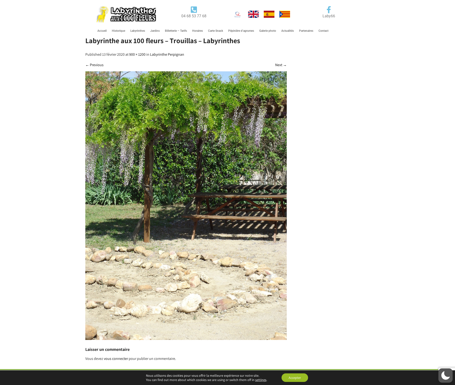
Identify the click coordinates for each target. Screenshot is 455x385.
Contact (323, 30)
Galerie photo (267, 30)
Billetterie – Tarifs (176, 30)
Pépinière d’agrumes (241, 30)
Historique (118, 30)
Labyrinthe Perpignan (167, 54)
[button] (445, 375)
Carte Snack (215, 30)
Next (281, 64)
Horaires (197, 30)
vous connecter (116, 358)
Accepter (295, 378)
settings (260, 380)
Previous (94, 64)
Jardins (155, 30)
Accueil (102, 30)
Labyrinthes (137, 30)
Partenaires (306, 30)
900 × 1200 (137, 54)
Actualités (287, 30)
